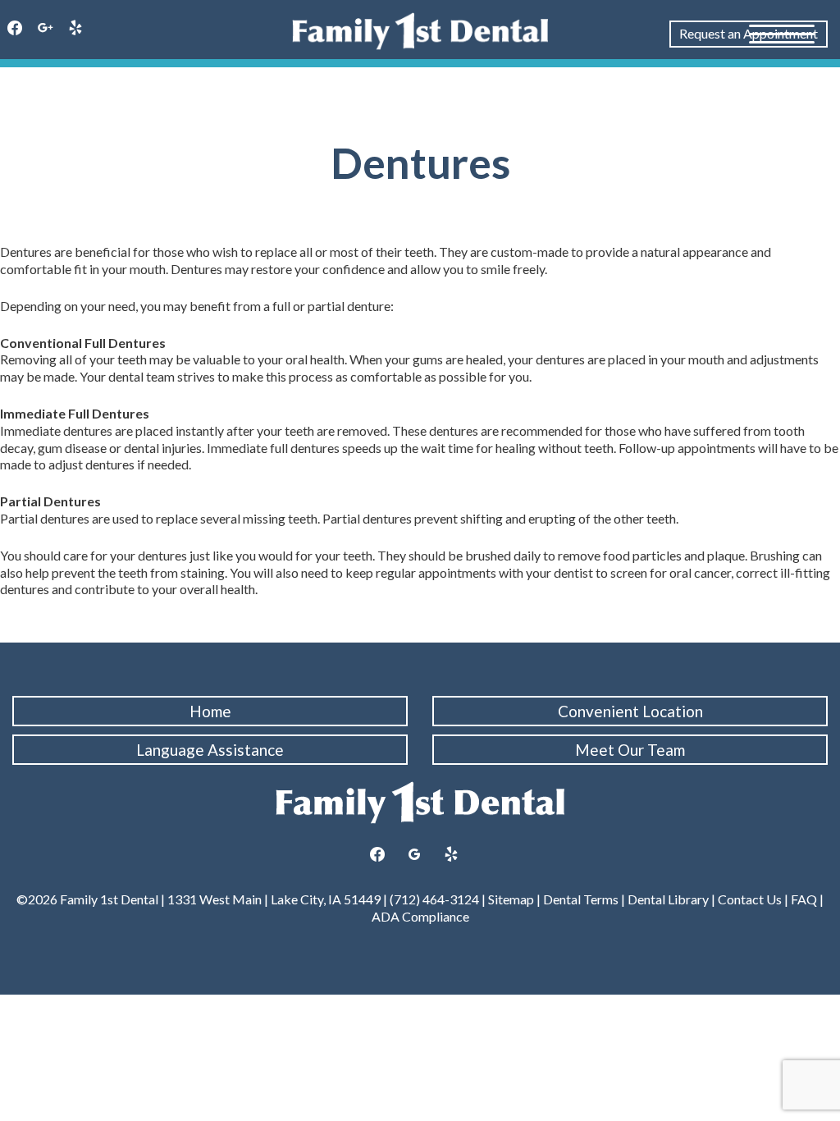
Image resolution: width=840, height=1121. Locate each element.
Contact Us (750, 899)
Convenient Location (630, 711)
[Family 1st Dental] (419, 31)
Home (210, 711)
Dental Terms (581, 899)
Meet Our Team (630, 749)
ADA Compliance (420, 916)
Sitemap (511, 899)
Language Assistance (210, 749)
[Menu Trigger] (782, 33)
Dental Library (668, 899)
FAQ (804, 899)
